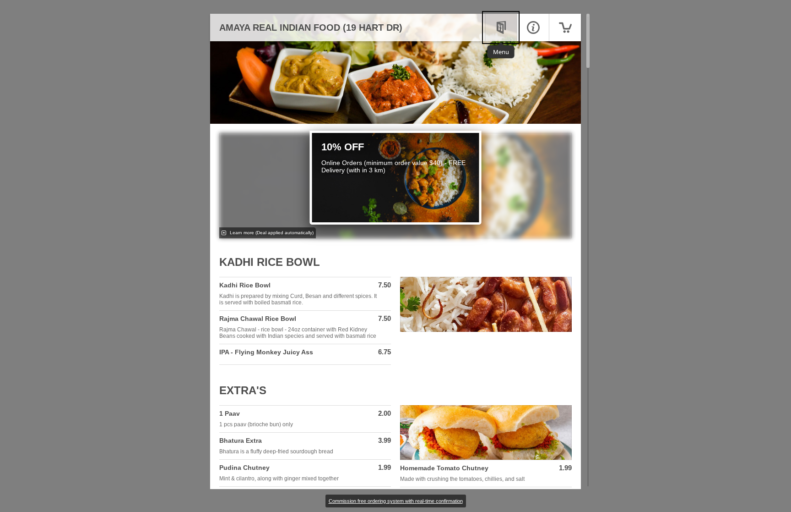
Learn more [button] (271, 232)
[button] (305, 294)
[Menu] (501, 27)
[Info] (533, 27)
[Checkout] (565, 27)
